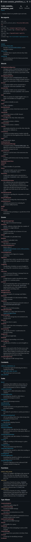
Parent (3, 168)
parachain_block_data (7, 46)
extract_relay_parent (6, 471)
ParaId (3, 164)
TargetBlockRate (5, 445)
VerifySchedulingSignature (19, 36)
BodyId (3, 235)
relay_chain (4, 51)
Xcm (2, 208)
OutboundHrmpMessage (7, 519)
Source (3, 10)
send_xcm (3, 480)
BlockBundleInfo (5, 107)
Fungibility (4, 264)
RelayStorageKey (5, 315)
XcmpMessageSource (6, 460)
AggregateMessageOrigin (7, 221)
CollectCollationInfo (6, 389)
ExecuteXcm (4, 399)
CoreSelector (4, 131)
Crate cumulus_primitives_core (15, 2)
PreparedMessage (5, 424)
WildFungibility (5, 341)
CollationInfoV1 (5, 123)
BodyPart (3, 238)
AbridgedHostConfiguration (8, 67)
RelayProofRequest (6, 197)
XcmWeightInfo (5, 453)
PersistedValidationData (7, 180)
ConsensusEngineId (6, 503)
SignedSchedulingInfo (17, 33)
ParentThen (4, 173)
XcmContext (4, 210)
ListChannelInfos (5, 420)
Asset (2, 95)
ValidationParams (5, 201)
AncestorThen (4, 88)
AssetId (3, 100)
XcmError (3, 346)
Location (3, 156)
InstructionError (5, 150)
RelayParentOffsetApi (6, 427)
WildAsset (3, 337)
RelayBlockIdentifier (6, 309)
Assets (2, 103)
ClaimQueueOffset (6, 116)
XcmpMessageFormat (6, 356)
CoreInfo (3, 126)
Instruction (4, 271)
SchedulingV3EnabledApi (7, 434)
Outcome (3, 306)
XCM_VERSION (4, 374)
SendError (3, 323)
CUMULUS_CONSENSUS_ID (8, 366)
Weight (3, 206)
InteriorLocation (5, 513)
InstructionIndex (5, 510)
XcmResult (4, 538)
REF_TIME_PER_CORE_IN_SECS (9, 371)
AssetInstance (4, 229)
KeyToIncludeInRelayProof (8, 415)
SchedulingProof (21, 29)
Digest (2, 138)
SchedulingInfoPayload (17, 28)
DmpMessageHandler (6, 394)
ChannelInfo (4, 112)
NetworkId (3, 296)
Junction (3, 276)
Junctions (3, 282)
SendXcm (3, 439)
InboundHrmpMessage (7, 506)
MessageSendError (6, 292)
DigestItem (4, 257)
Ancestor (3, 83)
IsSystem (3, 410)
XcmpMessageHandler (7, 455)
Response (3, 320)
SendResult (4, 526)
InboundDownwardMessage (8, 144)
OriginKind (4, 301)
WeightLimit (4, 334)
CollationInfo (4, 119)
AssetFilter (4, 224)
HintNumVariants (5, 142)
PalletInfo (3, 163)
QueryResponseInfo (6, 192)
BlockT (3, 382)
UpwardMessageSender (7, 448)
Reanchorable (4, 425)
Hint (2, 269)
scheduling (4, 56)
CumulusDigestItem (6, 252)
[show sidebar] (1, 1)
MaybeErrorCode (5, 290)
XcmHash (3, 534)
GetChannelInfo (5, 403)
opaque (3, 44)
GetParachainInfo (5, 405)
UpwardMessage (5, 531)
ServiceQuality (5, 329)
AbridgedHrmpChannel (7, 76)
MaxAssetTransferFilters (7, 161)
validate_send (5, 489)
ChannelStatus (5, 242)
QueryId (3, 522)
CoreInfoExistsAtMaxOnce (7, 245)
